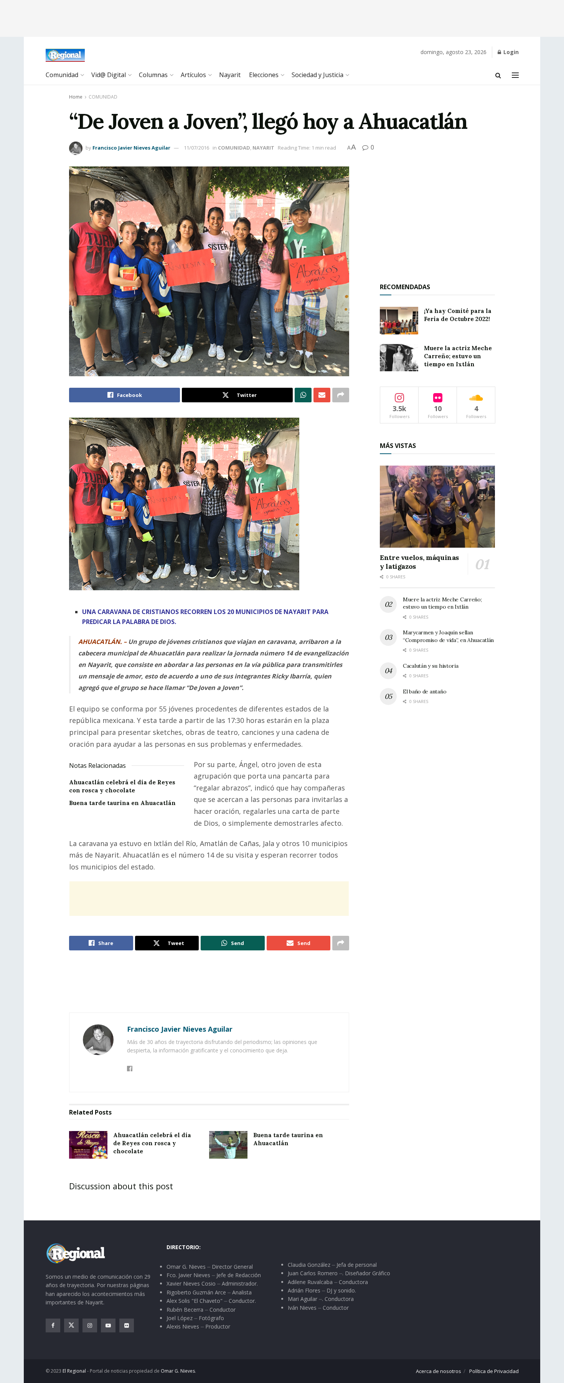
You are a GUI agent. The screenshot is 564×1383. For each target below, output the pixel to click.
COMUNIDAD (103, 97)
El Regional (74, 1371)
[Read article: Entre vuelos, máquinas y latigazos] (437, 507)
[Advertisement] (282, 17)
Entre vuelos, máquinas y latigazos (419, 562)
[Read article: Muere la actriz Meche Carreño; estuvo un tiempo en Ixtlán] (399, 358)
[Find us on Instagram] (89, 1325)
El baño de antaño (424, 691)
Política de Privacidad (494, 1371)
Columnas (153, 75)
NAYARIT (263, 147)
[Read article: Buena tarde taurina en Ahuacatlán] (228, 1145)
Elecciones (264, 75)
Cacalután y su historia (430, 665)
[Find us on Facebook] (53, 1325)
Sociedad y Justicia (317, 75)
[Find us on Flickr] (126, 1325)
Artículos (193, 75)
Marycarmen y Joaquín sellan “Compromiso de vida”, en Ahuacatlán (448, 636)
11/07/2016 (196, 147)
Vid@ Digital (108, 75)
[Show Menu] (515, 75)
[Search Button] (498, 75)
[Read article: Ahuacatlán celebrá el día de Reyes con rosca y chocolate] (88, 1145)
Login (510, 52)
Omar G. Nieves (178, 1371)
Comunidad (62, 75)
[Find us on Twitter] (71, 1325)
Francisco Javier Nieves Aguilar (131, 147)
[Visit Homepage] (65, 55)
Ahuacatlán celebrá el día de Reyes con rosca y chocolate (152, 1143)
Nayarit (230, 75)
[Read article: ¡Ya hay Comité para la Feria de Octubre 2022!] (399, 320)
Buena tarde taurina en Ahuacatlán (122, 803)
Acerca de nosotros (438, 1371)
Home (75, 97)
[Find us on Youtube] (108, 1325)
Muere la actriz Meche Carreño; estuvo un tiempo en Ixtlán (458, 356)
